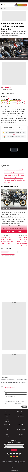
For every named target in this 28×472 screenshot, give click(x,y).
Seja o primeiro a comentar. (8, 93)
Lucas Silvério (6, 87)
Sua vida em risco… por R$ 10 (13, 170)
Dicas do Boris (7, 431)
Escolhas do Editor (21, 429)
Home (1, 8)
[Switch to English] (14, 456)
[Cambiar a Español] (16, 456)
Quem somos (7, 414)
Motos (5, 8)
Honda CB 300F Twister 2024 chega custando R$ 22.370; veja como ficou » (22, 241)
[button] (21, 5)
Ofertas (21, 436)
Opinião (21, 426)
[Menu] (1, 5)
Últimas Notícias (5, 251)
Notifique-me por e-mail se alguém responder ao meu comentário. (14, 402)
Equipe (7, 416)
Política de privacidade (14, 470)
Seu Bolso (21, 431)
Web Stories (21, 434)
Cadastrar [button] (14, 450)
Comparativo (21, 416)
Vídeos (7, 434)
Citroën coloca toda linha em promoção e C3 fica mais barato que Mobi (14, 180)
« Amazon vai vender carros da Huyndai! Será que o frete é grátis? (7, 240)
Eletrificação (7, 436)
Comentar (24, 406)
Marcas (21, 414)
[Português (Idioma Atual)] (11, 456)
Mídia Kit (7, 421)
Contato (7, 419)
